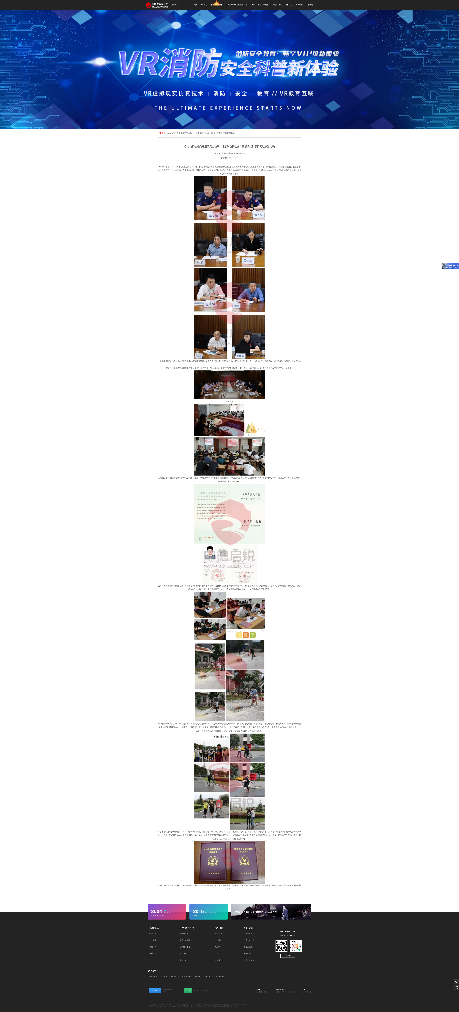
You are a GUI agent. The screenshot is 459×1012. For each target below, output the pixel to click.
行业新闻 (161, 133)
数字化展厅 (250, 5)
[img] (180, 911)
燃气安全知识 (220, 976)
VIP (188, 990)
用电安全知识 (208, 976)
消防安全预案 (263, 5)
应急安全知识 (197, 976)
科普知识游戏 (186, 976)
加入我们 (155, 990)
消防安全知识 (249, 940)
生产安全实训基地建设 (234, 5)
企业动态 (218, 940)
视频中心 (218, 947)
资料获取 (218, 960)
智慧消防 (152, 947)
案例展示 (299, 5)
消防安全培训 (249, 960)
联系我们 (218, 933)
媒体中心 (289, 5)
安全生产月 (248, 954)
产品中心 (203, 5)
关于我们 (309, 5)
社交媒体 (218, 954)
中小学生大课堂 (216, 5)
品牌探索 (175, 5)
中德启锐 (152, 933)
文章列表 (183, 960)
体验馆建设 (184, 933)
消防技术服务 (277, 5)
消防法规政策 (249, 933)
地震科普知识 (175, 976)
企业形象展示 (249, 947)
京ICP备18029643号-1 (244, 1004)
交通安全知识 (163, 976)
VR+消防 (152, 940)
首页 (195, 5)
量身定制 (152, 954)
